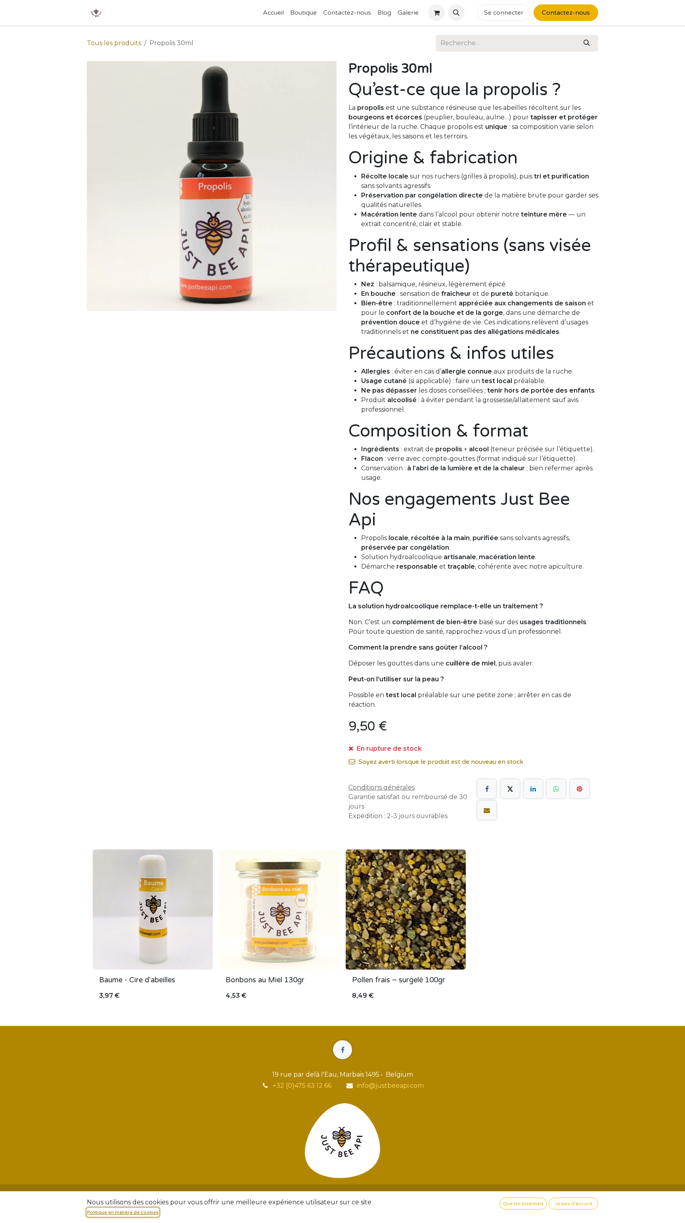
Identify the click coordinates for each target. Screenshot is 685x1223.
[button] (456, 12)
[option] (342, 928)
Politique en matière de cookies (123, 1212)
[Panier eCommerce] (436, 12)
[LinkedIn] (533, 788)
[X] (510, 788)
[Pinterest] (579, 788)
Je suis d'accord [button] (573, 1203)
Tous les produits (114, 43)
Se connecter (504, 13)
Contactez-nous (566, 13)
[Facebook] (486, 788)
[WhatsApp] (556, 788)
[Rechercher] (586, 43)
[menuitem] (273, 13)
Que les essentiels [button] (523, 1203)
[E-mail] (486, 810)
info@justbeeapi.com (390, 1085)
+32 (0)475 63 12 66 (302, 1085)
